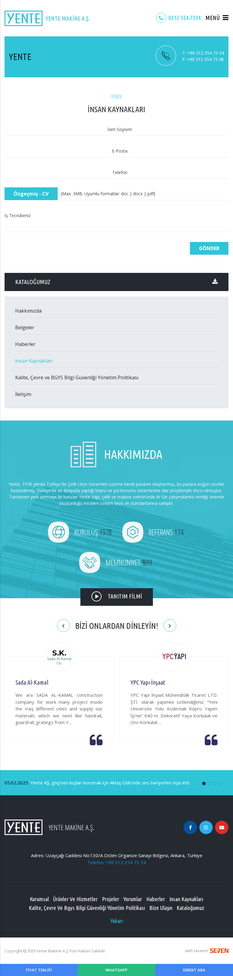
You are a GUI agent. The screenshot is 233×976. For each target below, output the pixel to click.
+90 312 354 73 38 (203, 59)
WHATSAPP (116, 970)
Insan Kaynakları (186, 899)
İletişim (23, 394)
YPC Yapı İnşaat (147, 682)
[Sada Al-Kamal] (59, 657)
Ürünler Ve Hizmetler (75, 899)
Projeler (110, 899)
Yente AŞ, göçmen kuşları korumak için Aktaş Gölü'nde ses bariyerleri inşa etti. (97, 783)
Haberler (25, 344)
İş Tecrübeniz (18, 215)
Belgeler (24, 327)
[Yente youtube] (221, 827)
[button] (216, 18)
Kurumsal (39, 899)
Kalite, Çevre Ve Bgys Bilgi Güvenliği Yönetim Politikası (87, 907)
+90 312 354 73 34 (203, 53)
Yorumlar (132, 899)
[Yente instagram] (206, 827)
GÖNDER (209, 248)
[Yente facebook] (190, 827)
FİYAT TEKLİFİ (39, 970)
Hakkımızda (28, 310)
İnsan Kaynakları (34, 360)
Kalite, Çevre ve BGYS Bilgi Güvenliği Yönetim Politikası (76, 377)
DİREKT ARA (194, 970)
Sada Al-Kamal (31, 682)
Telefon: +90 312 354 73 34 (116, 862)
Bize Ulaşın (160, 907)
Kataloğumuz (190, 907)
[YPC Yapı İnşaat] (174, 657)
